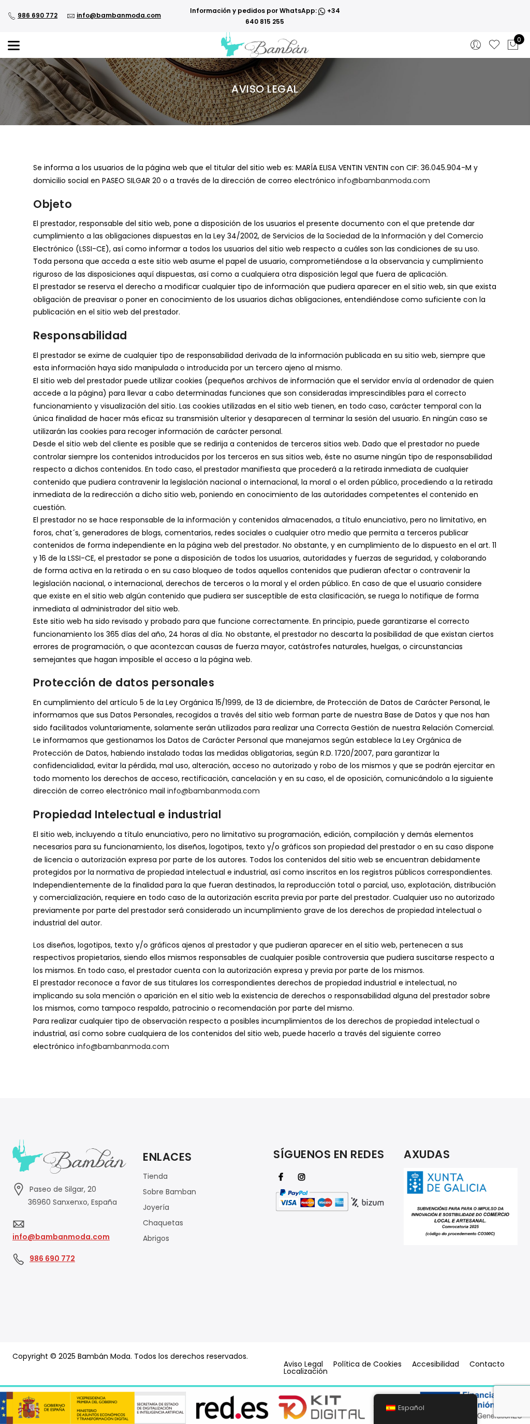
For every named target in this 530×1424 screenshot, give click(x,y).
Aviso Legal (303, 1364)
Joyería (156, 1207)
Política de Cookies (367, 1364)
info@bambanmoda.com (119, 15)
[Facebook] (282, 1176)
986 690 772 (37, 15)
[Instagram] (303, 1176)
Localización (306, 1371)
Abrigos (156, 1238)
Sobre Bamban (169, 1192)
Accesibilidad (435, 1364)
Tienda (155, 1176)
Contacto (487, 1364)
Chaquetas (163, 1223)
